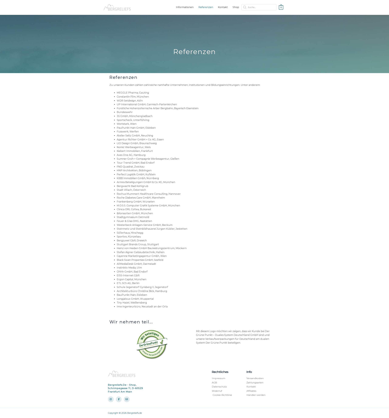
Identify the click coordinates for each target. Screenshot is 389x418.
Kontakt (223, 7)
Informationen (185, 7)
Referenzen (205, 7)
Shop (236, 7)
